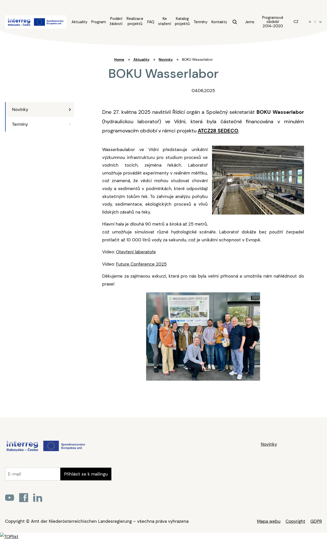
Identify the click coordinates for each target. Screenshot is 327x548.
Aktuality (79, 22)
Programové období (272, 22)
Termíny (200, 22)
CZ (296, 21)
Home (119, 59)
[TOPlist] (9, 536)
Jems (249, 22)
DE (296, 30)
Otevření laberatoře (136, 252)
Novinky (20, 109)
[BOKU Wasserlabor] (258, 181)
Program (98, 22)
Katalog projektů (182, 21)
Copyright (295, 521)
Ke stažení (164, 21)
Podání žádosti (116, 21)
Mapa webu (269, 521)
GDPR (316, 521)
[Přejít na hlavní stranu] (45, 451)
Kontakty (219, 22)
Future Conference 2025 (141, 264)
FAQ (150, 22)
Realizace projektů (134, 21)
